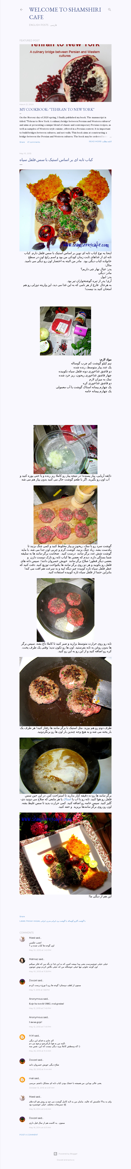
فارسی (53, 25)
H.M (31, 1035)
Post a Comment (28, 1134)
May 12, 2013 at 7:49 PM (40, 1008)
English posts (38, 25)
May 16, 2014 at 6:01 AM (40, 1127)
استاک (67, 799)
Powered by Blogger (68, 1153)
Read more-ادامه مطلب (100, 141)
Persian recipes (33, 921)
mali (31, 1078)
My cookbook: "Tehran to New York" (56, 109)
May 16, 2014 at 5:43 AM (40, 1109)
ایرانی (43, 921)
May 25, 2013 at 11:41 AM (40, 1051)
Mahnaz (33, 959)
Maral (32, 937)
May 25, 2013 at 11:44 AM (40, 1069)
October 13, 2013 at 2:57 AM (41, 1087)
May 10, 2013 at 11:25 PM (40, 971)
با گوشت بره (62, 921)
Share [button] (22, 142)
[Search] (110, 9)
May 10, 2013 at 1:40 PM (40, 950)
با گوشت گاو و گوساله (76, 921)
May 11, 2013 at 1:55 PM (39, 990)
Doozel (33, 980)
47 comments (33, 142)
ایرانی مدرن (51, 921)
